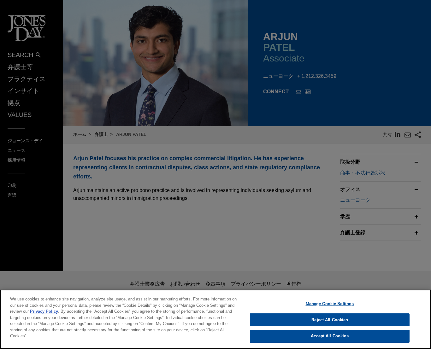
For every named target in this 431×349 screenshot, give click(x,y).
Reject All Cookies (329, 319)
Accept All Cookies (329, 336)
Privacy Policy (44, 311)
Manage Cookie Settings (330, 303)
